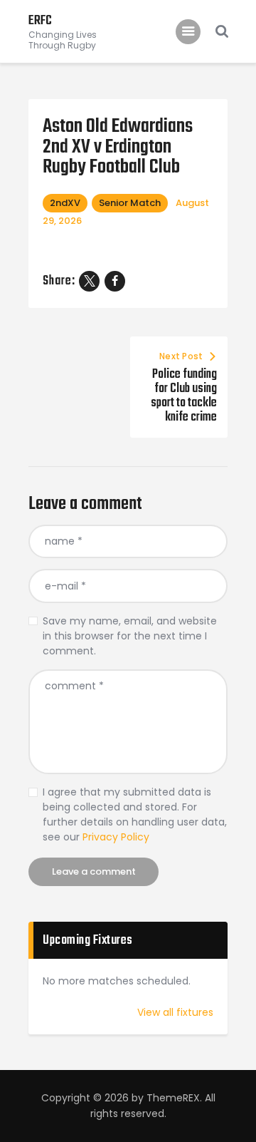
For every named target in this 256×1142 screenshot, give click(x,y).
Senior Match (130, 203)
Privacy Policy (115, 837)
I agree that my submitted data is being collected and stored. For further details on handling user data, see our (135, 814)
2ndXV (65, 203)
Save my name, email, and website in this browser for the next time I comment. (130, 636)
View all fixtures (175, 1012)
